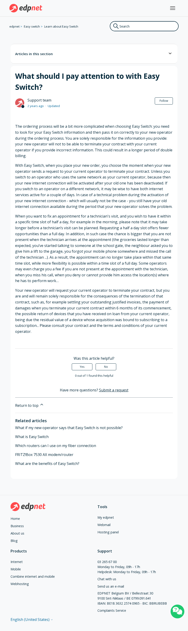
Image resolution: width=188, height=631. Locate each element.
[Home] (25, 8)
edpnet (14, 26)
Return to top (27, 405)
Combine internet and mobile (33, 576)
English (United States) (30, 619)
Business (17, 526)
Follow (164, 101)
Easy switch (32, 26)
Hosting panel (108, 532)
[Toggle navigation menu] (173, 8)
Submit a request (113, 390)
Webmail (104, 525)
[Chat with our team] (177, 611)
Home (15, 518)
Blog (14, 540)
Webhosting (20, 584)
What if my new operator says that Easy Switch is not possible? (69, 427)
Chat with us (106, 579)
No (106, 367)
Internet (17, 562)
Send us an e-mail (110, 586)
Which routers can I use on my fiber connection (55, 445)
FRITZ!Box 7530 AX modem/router (44, 454)
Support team (39, 100)
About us (17, 533)
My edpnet (105, 517)
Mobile (16, 569)
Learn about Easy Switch (61, 26)
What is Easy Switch (32, 436)
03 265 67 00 (107, 562)
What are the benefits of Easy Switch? (47, 463)
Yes (82, 367)
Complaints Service (111, 610)
